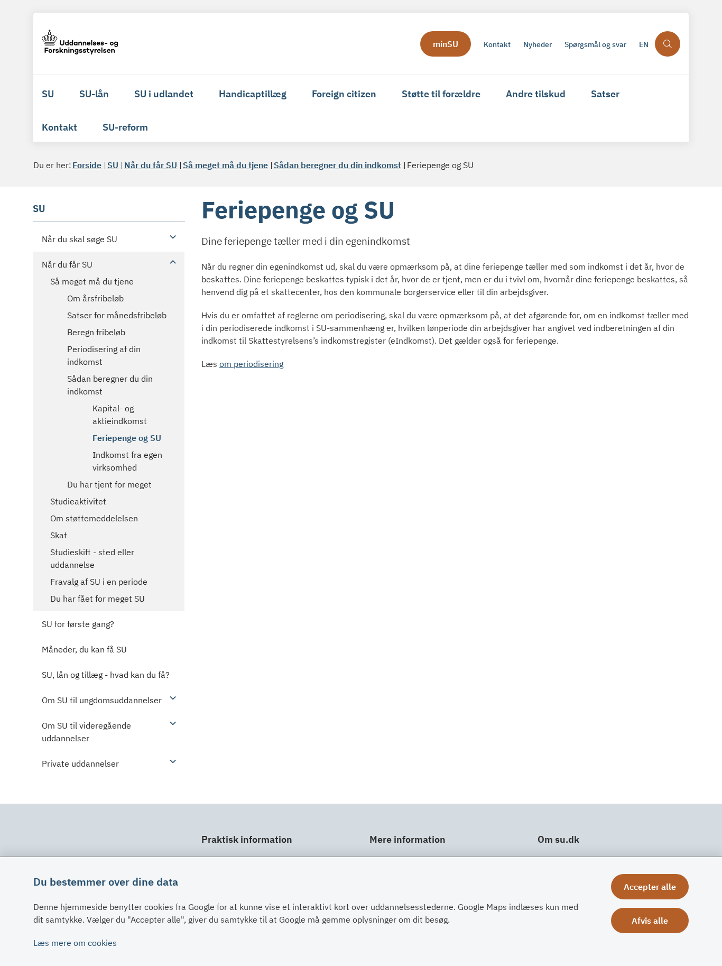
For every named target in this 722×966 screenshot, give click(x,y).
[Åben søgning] (667, 44)
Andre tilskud (536, 94)
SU (48, 94)
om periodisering (251, 363)
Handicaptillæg (252, 94)
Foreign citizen (344, 94)
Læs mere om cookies (75, 942)
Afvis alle (650, 920)
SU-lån (94, 94)
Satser (605, 94)
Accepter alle (650, 886)
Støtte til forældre (441, 94)
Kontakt (59, 127)
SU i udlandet (163, 94)
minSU (445, 44)
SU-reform (125, 127)
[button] (170, 236)
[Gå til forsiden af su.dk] (228, 44)
